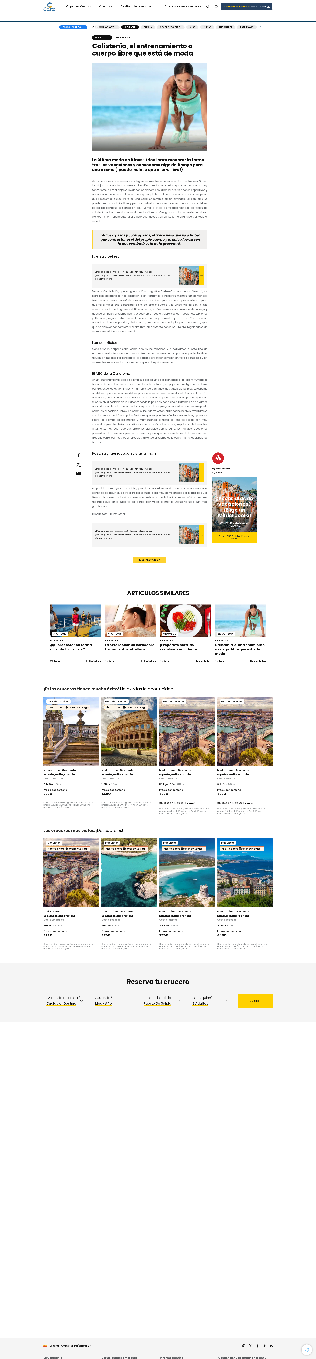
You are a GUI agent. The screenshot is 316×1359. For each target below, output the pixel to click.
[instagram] (243, 1346)
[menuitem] (68, 1001)
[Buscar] (208, 6)
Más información (149, 560)
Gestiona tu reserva (134, 6)
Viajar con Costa (77, 6)
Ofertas (104, 6)
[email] (78, 473)
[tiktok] (264, 1346)
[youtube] (271, 1346)
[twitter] (78, 464)
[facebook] (78, 455)
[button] (216, 6)
